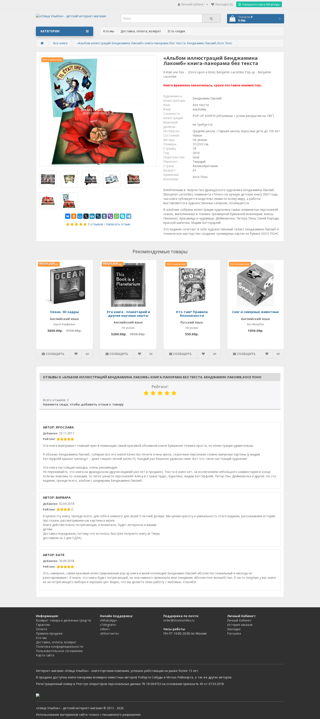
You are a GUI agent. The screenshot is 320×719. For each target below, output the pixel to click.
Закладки (234, 629)
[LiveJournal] (98, 216)
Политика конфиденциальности (59, 646)
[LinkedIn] (92, 216)
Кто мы (108, 31)
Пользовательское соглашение (59, 651)
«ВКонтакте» (109, 633)
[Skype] (122, 216)
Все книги (60, 43)
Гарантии (43, 625)
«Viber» (105, 629)
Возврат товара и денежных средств (63, 620)
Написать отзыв (118, 224)
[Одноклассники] (73, 216)
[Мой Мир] (80, 216)
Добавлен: (50, 433)
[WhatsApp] (116, 216)
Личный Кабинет (239, 620)
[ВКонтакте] (67, 216)
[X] (86, 216)
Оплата (41, 629)
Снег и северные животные (255, 312)
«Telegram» (108, 625)
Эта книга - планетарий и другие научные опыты (128, 314)
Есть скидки (176, 31)
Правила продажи (49, 633)
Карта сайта (45, 655)
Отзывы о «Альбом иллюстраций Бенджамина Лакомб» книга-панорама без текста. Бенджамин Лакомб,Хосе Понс (152, 377)
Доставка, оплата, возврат (141, 31)
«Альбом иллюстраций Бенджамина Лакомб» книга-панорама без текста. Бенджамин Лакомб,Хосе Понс (154, 43)
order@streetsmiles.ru (178, 620)
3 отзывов (95, 224)
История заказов (240, 625)
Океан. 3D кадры (64, 312)
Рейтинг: (160, 386)
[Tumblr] (104, 216)
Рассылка (234, 633)
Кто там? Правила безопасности (192, 314)
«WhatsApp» (108, 620)
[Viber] (110, 216)
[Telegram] (128, 216)
